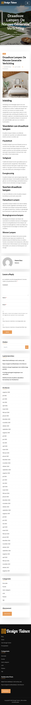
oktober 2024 (6, 466)
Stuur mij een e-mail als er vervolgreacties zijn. (14, 321)
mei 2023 (5, 523)
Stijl (3, 600)
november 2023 (6, 503)
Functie (4, 586)
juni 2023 (5, 520)
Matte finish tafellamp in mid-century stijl (13, 360)
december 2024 (6, 459)
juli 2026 (5, 395)
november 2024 (6, 463)
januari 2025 (6, 456)
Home (15, 32)
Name (4, 297)
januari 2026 (6, 416)
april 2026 (5, 405)
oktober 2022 (6, 547)
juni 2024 (5, 480)
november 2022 (6, 544)
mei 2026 (5, 402)
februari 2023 (6, 533)
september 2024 (7, 469)
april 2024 (5, 486)
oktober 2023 (6, 507)
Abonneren (7, 613)
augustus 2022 (6, 554)
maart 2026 (5, 409)
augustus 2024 (6, 473)
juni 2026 (5, 399)
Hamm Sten (7, 67)
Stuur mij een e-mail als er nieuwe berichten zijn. (15, 327)
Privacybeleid (4, 646)
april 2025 (5, 446)
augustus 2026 (6, 392)
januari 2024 (6, 496)
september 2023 (7, 510)
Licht (4, 53)
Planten (4, 596)
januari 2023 (6, 537)
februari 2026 (6, 412)
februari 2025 (6, 453)
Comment (5, 285)
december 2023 (6, 500)
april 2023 (5, 527)
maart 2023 (5, 530)
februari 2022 (6, 560)
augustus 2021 (6, 571)
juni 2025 (5, 439)
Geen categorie (6, 590)
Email (4, 304)
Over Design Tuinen (6, 642)
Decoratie (5, 583)
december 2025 (6, 419)
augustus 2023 (6, 513)
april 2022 (5, 557)
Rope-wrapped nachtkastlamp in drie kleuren (14, 364)
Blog (2, 636)
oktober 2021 (6, 567)
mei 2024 (5, 483)
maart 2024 (5, 490)
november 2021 (6, 564)
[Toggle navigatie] (27, 3)
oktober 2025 (6, 426)
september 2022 (7, 550)
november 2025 (6, 422)
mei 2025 (5, 442)
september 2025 (7, 429)
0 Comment (5, 68)
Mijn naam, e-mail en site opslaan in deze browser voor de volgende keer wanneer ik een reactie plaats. (15, 314)
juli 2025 (5, 436)
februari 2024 (6, 493)
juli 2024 (5, 476)
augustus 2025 (6, 432)
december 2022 (6, 540)
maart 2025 (5, 449)
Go (27, 347)
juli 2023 (5, 517)
